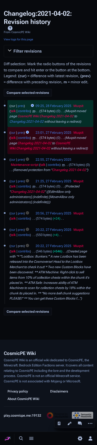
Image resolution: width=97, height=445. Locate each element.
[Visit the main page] (7, 438)
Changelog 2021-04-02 (34, 143)
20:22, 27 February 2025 (53, 230)
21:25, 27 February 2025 (53, 181)
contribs (24, 111)
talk (13, 111)
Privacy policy (18, 391)
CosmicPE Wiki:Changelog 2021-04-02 (45, 116)
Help (10, 28)
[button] (48, 51)
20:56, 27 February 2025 (53, 213)
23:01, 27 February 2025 (53, 132)
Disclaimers (59, 391)
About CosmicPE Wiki (23, 399)
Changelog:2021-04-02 (26, 121)
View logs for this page (18, 39)
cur (13, 132)
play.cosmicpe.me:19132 (22, 415)
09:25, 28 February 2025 (53, 106)
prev (21, 106)
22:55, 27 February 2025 (53, 159)
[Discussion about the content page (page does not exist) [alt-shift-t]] (80, 423)
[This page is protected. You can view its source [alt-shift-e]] (69, 423)
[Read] (59, 423)
